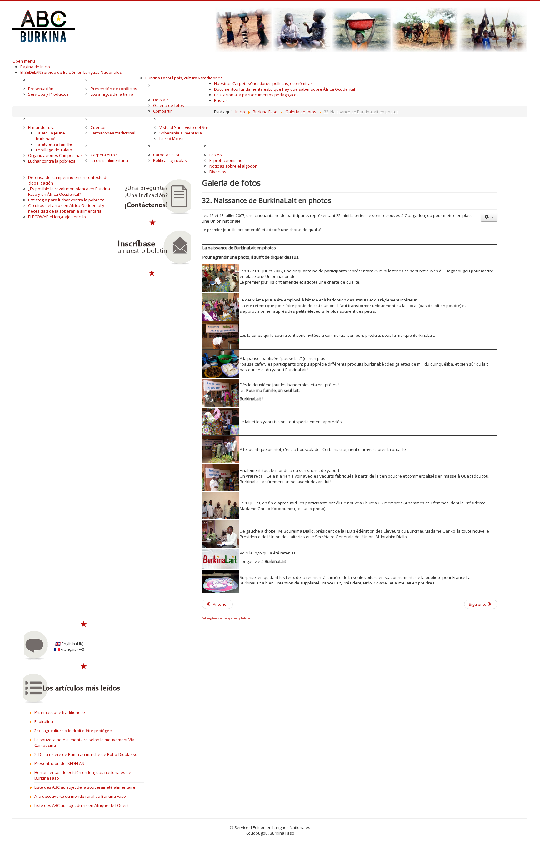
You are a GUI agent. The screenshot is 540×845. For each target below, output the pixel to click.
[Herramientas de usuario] (489, 217)
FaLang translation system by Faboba (226, 618)
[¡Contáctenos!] (152, 197)
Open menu (23, 61)
